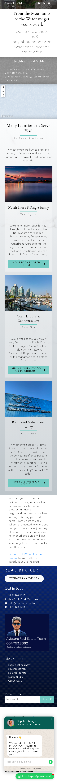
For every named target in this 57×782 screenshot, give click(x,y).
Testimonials (15, 677)
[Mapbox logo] (7, 116)
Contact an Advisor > (24, 578)
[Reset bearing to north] (3, 95)
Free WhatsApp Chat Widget (30, 768)
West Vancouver (15, 69)
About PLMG (15, 681)
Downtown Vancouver (19, 73)
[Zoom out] (3, 91)
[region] (28, 101)
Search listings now (19, 665)
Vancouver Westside (17, 77)
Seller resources (17, 673)
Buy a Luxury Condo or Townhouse (26, 370)
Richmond (12, 81)
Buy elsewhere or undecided (26, 483)
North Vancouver (37, 69)
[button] (14, 69)
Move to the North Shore (26, 264)
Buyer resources (17, 669)
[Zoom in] (3, 87)
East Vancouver (41, 77)
